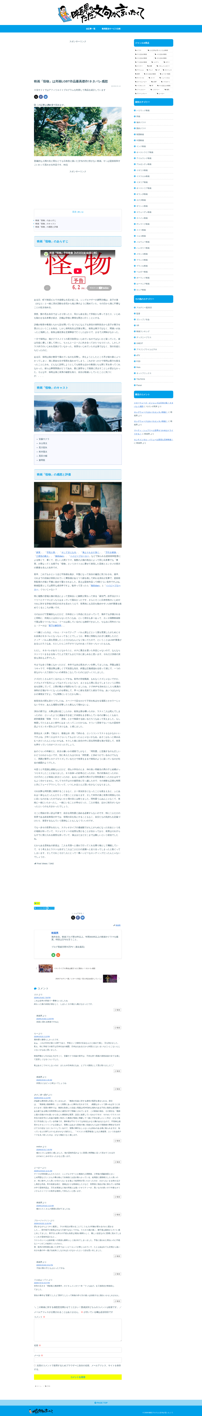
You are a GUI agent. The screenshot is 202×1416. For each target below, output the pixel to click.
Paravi (139, 385)
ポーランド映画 (143, 278)
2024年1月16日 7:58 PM (42, 998)
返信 (118, 1010)
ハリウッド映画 (143, 110)
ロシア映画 (141, 290)
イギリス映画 (142, 170)
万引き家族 (111, 552)
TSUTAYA (140, 379)
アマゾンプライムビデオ (146, 349)
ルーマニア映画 (143, 284)
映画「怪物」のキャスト (45, 224)
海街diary (59, 556)
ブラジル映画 (142, 266)
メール (38, 1355)
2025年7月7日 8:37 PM (42, 1283)
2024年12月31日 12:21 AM (43, 1171)
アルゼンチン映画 (143, 164)
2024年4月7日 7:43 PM (44, 1150)
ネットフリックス (143, 373)
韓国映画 (140, 134)
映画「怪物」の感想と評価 (46, 227)
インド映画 (141, 146)
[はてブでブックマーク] (46, 97)
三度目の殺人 (42, 556)
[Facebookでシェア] (41, 97)
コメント (39, 1317)
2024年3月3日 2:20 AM (44, 1080)
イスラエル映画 (143, 176)
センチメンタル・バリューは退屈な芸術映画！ (153, 440)
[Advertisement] (78, 59)
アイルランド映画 (143, 158)
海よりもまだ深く (90, 552)
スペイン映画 (142, 218)
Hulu (138, 367)
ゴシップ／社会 (143, 319)
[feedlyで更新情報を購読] (53, 955)
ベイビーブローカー (79, 556)
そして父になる (68, 552)
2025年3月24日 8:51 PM (44, 1265)
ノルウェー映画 (143, 242)
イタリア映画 (142, 182)
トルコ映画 (141, 236)
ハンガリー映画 (143, 248)
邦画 (38, 903)
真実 (38, 552)
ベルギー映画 (142, 272)
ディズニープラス (143, 337)
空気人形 (51, 552)
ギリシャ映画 (142, 206)
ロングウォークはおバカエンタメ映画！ (151, 412)
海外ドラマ (141, 122)
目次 (74, 212)
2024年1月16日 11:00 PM (45, 1019)
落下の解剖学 (55, 625)
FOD (138, 361)
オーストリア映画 (143, 188)
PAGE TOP (102, 1403)
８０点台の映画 (41, 908)
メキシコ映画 (142, 254)
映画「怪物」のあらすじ (45, 220)
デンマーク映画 (143, 224)
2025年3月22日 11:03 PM (42, 1223)
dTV (138, 355)
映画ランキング (143, 331)
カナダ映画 (141, 200)
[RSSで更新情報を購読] (58, 955)
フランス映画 (142, 260)
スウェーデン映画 (143, 212)
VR (137, 325)
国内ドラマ (141, 128)
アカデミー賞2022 (144, 307)
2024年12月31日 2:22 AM (45, 1206)
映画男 (54, 933)
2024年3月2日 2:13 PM (42, 1036)
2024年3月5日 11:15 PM (42, 1098)
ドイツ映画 (141, 230)
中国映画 (140, 140)
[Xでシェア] (36, 97)
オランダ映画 (142, 194)
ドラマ (52, 908)
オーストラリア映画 (144, 152)
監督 (138, 313)
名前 (37, 1345)
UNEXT (139, 343)
